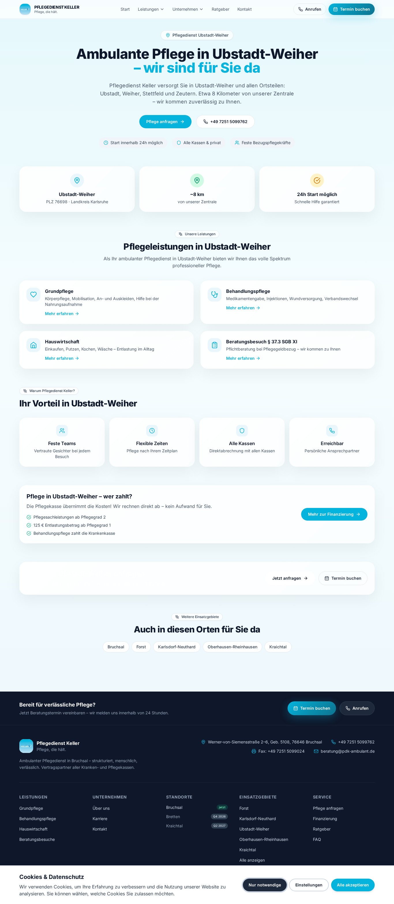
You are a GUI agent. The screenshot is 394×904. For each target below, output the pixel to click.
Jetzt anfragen (286, 578)
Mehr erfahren (59, 313)
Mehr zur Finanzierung (331, 514)
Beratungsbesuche (37, 839)
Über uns (101, 808)
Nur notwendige (265, 884)
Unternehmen (185, 9)
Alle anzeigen (252, 860)
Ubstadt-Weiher (254, 828)
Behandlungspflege (37, 818)
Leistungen (148, 9)
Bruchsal (116, 646)
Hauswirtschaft (33, 828)
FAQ (317, 839)
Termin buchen (355, 9)
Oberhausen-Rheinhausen (232, 646)
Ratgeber (220, 9)
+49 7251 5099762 (228, 121)
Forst (141, 646)
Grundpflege (31, 808)
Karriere (100, 818)
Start (125, 9)
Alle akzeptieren (353, 884)
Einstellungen (308, 884)
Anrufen (313, 9)
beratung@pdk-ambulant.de (348, 751)
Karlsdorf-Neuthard (177, 646)
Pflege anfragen (162, 121)
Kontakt (244, 9)
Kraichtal (278, 646)
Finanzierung (325, 818)
